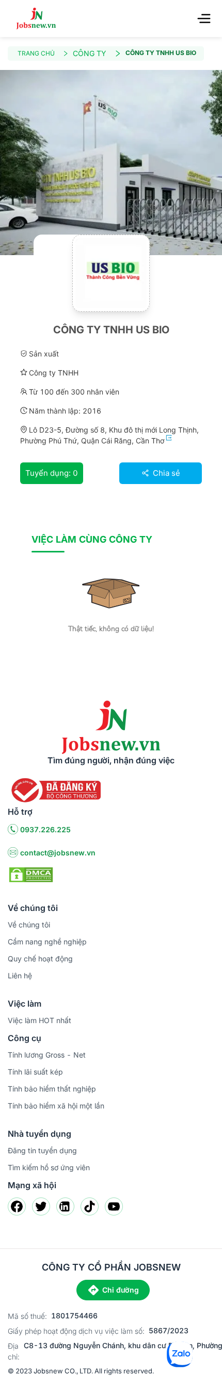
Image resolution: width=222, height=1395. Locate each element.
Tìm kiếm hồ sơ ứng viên (49, 1167)
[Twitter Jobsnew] (41, 1206)
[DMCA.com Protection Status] (31, 874)
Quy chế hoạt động (40, 958)
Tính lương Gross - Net (47, 1054)
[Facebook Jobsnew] (17, 1206)
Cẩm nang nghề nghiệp (47, 941)
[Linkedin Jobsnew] (65, 1206)
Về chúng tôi (29, 924)
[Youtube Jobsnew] (114, 1206)
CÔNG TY (89, 53)
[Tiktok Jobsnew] (90, 1206)
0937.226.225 (45, 829)
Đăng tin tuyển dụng (42, 1150)
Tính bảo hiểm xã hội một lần (56, 1105)
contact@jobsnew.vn (58, 852)
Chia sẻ (165, 473)
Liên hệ (20, 975)
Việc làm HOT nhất (39, 1020)
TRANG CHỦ (36, 53)
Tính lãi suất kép (35, 1071)
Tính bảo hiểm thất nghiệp (52, 1088)
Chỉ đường (120, 1289)
